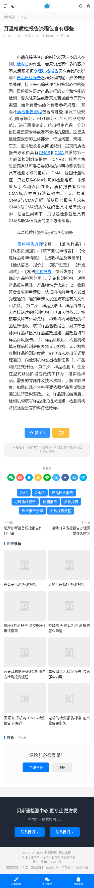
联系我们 (29, 832)
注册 (61, 767)
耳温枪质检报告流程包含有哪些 (39, 29)
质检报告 (10, 17)
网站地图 (65, 853)
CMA (59, 152)
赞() (62, 36)
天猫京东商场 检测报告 (66, 584)
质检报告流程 (29, 111)
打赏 (60, 433)
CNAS (44, 152)
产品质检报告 (29, 77)
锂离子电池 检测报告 (20, 584)
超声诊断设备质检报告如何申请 (23, 530)
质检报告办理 (30, 244)
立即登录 (36, 767)
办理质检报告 (46, 70)
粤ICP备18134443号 (47, 862)
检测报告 (47, 6)
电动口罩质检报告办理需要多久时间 (71, 530)
